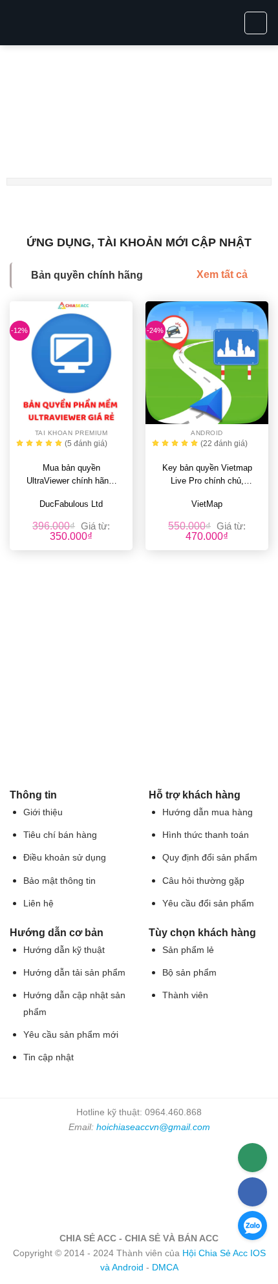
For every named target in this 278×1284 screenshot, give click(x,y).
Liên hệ (38, 903)
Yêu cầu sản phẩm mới (70, 1035)
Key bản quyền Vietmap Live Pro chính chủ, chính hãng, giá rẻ (207, 475)
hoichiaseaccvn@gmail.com (153, 1127)
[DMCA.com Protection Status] (139, 1182)
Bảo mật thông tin (59, 881)
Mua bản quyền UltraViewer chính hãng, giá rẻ (71, 475)
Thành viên (185, 995)
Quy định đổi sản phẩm (209, 857)
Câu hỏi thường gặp (203, 881)
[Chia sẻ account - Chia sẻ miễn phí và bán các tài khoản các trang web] (139, 22)
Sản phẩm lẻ (188, 950)
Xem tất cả (222, 274)
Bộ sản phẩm (189, 973)
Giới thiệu (43, 812)
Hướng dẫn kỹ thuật (64, 950)
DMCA (165, 1267)
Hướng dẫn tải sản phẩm (74, 973)
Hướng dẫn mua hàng (207, 812)
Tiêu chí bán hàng (60, 835)
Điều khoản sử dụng (64, 857)
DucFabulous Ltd (71, 504)
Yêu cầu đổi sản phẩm (208, 903)
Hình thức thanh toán (205, 835)
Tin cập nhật (48, 1057)
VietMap (206, 504)
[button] (17, 22)
